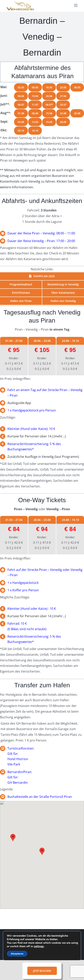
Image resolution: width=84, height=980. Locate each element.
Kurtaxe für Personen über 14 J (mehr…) (36, 436)
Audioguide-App (19, 403)
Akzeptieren (17, 953)
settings (39, 946)
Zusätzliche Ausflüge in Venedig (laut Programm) (43, 456)
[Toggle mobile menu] (76, 5)
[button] (42, 851)
